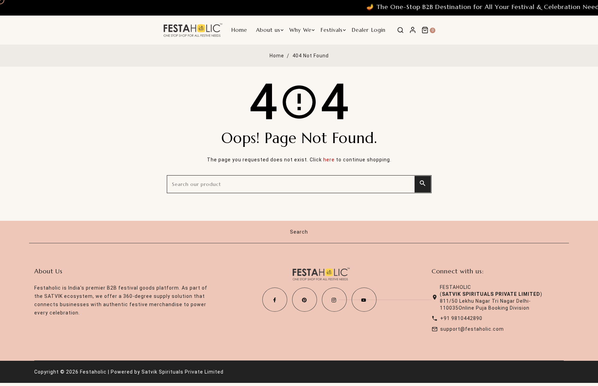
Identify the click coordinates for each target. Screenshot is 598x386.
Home (277, 55)
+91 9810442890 (461, 318)
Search (299, 232)
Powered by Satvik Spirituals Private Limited (167, 372)
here (329, 159)
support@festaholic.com (472, 329)
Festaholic (93, 372)
